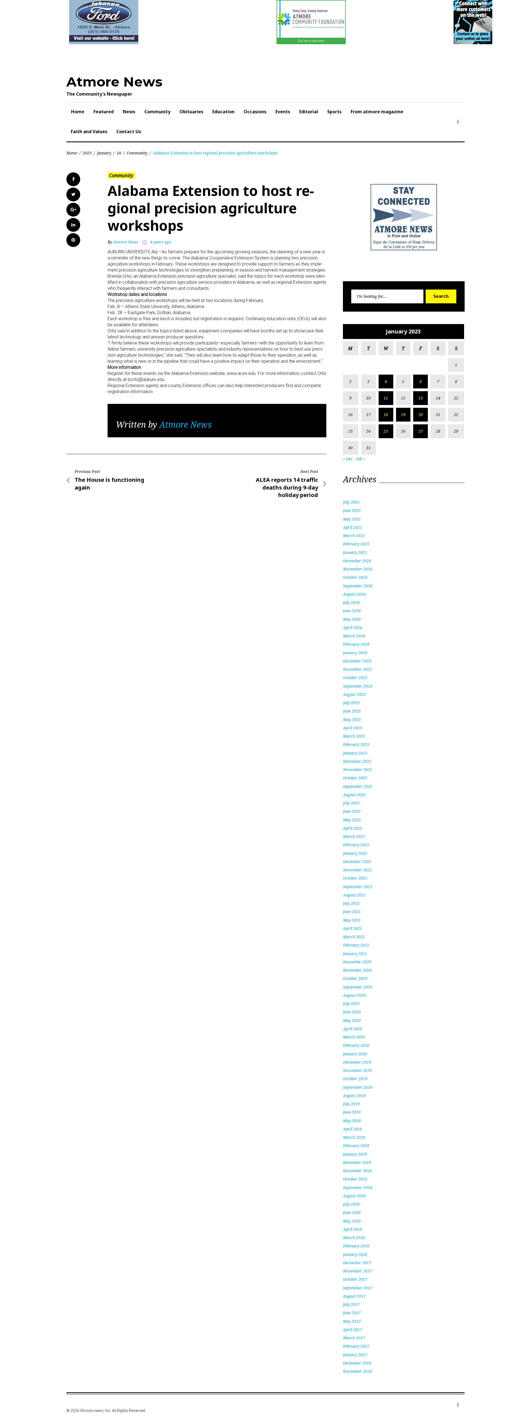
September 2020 (357, 987)
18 (119, 153)
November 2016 (357, 1371)
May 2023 (352, 719)
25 (386, 431)
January (104, 153)
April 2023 (352, 727)
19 (403, 414)
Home (77, 112)
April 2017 (352, 1329)
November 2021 (357, 869)
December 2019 (357, 1062)
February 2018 (356, 1245)
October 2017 (355, 1279)
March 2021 (354, 936)
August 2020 (354, 995)
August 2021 (354, 895)
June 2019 (352, 1112)
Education (223, 112)
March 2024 (354, 635)
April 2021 (352, 928)
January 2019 (355, 1154)
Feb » (360, 458)
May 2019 (352, 1120)
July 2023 (351, 702)
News (129, 112)
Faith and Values (89, 131)
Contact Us (128, 131)
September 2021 (357, 886)
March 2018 (354, 1237)
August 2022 (354, 794)
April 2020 (352, 1028)
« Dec (348, 458)
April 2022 (352, 828)
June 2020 (352, 1011)
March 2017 (354, 1337)
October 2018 (355, 1179)
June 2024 (352, 610)
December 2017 (357, 1262)
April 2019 (352, 1129)
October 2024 (355, 577)
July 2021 (351, 903)
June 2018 (352, 1212)
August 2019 (354, 1095)
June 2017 (352, 1312)
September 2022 (357, 786)
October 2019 (355, 1078)
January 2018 (355, 1254)
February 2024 (356, 644)
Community (157, 112)
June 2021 (352, 911)
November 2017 (357, 1271)
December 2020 (357, 961)
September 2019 (357, 1087)
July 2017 (351, 1304)
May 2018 (352, 1221)
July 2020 (351, 1003)
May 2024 (352, 619)
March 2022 (354, 836)
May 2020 (352, 1020)
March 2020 (354, 1037)
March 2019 (354, 1137)
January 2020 (355, 1053)
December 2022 (357, 761)
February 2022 (356, 844)
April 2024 (352, 627)
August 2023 (354, 694)
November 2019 (357, 1070)
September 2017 (357, 1287)
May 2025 (352, 519)
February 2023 (356, 744)
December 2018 (357, 1162)
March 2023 (354, 736)
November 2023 (357, 669)
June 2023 (352, 711)
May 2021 (352, 920)
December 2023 (357, 661)
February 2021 (356, 945)
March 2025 (354, 535)
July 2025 (351, 502)
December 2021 (357, 861)
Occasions (255, 112)
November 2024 (357, 569)
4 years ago (160, 241)
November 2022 (357, 769)
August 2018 (354, 1195)
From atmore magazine (377, 112)
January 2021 (355, 953)
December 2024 (357, 560)
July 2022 (351, 803)
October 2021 (355, 878)
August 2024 (354, 594)
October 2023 (355, 677)
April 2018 (352, 1229)
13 (420, 398)
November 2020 (357, 970)
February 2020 (356, 1045)
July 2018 (351, 1204)
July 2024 (351, 602)
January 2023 (355, 753)
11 (386, 398)
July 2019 (351, 1103)
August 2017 (354, 1296)
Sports (334, 112)
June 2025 (352, 510)
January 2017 (355, 1354)
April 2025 (352, 527)
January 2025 (355, 552)
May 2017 (352, 1321)
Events (282, 112)
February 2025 (356, 543)
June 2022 (352, 811)
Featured (103, 112)
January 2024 (355, 652)
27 (420, 431)
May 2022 (352, 819)
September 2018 (357, 1187)
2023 (87, 153)
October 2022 (355, 777)
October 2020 (355, 978)
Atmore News (114, 82)
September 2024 (357, 585)
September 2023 (357, 686)
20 (420, 414)
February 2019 (356, 1145)
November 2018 (357, 1170)
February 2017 (356, 1346)
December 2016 (357, 1363)
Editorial (308, 112)
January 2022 (355, 853)
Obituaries (191, 112)
